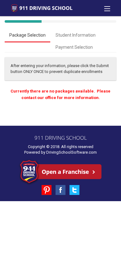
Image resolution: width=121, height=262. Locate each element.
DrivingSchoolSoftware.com (71, 152)
